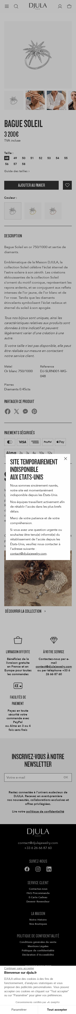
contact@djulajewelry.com (28, 553)
